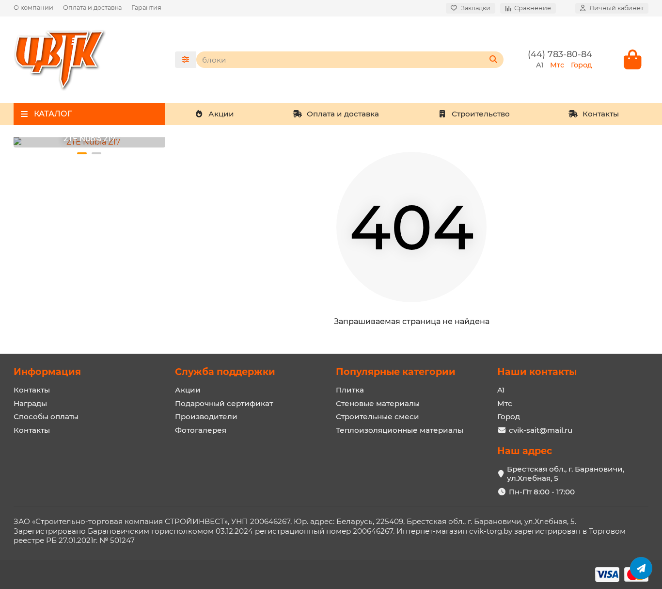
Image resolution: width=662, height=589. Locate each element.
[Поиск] (493, 59)
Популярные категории (396, 371)
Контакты (601, 113)
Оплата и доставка (92, 7)
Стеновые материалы (378, 403)
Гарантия (146, 7)
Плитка (350, 389)
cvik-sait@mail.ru (540, 430)
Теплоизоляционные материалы (399, 430)
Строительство (481, 113)
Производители (206, 416)
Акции (221, 113)
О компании (33, 7)
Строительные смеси (377, 416)
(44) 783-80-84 (560, 54)
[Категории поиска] (185, 59)
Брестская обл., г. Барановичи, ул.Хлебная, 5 (565, 473)
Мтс (504, 403)
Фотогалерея (200, 430)
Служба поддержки (225, 371)
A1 (501, 389)
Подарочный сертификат (224, 403)
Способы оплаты (46, 416)
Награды (30, 403)
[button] (82, 153)
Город (508, 416)
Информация (47, 371)
